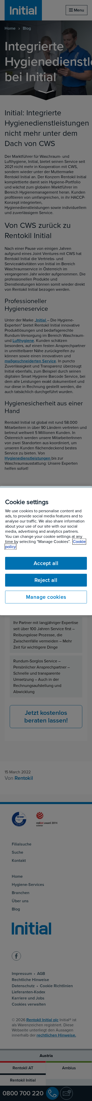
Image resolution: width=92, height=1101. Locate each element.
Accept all (46, 563)
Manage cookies (46, 597)
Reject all (45, 580)
